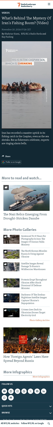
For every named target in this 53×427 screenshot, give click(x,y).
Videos (6, 13)
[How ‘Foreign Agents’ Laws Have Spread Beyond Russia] (26, 340)
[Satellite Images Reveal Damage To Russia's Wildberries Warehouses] (11, 266)
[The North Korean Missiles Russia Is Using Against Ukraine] (11, 254)
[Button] (6, 157)
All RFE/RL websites (10, 423)
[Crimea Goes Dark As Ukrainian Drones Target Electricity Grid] (11, 312)
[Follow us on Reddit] (11, 391)
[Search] (49, 423)
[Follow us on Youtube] (4, 391)
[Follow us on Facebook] (37, 391)
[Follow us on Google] (24, 391)
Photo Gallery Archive (40, 320)
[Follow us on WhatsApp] (4, 397)
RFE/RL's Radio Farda (31, 34)
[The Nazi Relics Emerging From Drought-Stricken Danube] (26, 198)
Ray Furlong (7, 37)
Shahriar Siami (12, 34)
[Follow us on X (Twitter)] (30, 391)
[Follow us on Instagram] (17, 391)
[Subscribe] (11, 397)
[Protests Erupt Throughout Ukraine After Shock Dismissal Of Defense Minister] (11, 282)
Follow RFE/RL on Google (32, 423)
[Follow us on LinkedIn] (43, 391)
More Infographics (41, 377)
